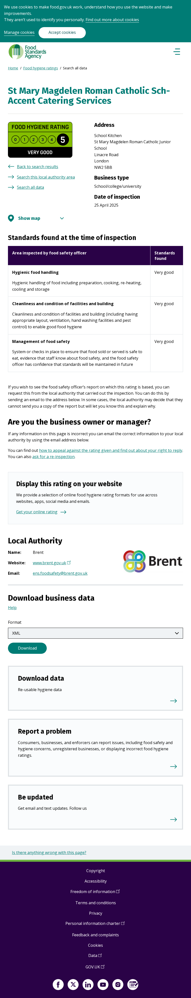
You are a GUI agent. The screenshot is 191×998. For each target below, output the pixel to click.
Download (27, 648)
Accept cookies (62, 32)
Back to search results (37, 166)
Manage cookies (19, 32)
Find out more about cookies (112, 19)
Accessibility (96, 881)
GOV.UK (95, 968)
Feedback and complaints (95, 935)
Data (95, 957)
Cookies (95, 945)
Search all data (30, 187)
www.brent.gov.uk (51, 563)
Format (14, 622)
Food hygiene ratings (40, 68)
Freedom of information (95, 893)
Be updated (35, 797)
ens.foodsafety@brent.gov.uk (60, 573)
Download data (41, 678)
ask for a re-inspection (53, 456)
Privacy (95, 913)
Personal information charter (95, 925)
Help (12, 607)
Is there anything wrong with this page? (49, 852)
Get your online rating (36, 512)
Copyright (95, 870)
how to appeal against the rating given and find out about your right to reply (110, 450)
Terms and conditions (95, 902)
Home (13, 68)
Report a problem (44, 731)
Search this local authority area (46, 177)
